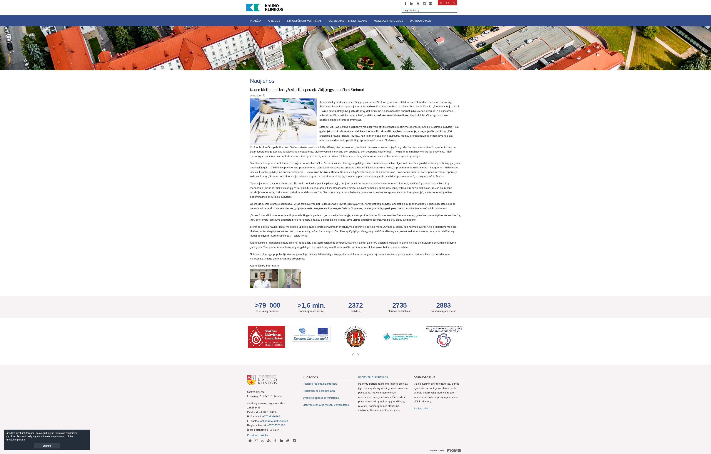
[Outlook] (430, 3)
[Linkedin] (411, 3)
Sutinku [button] (47, 446)
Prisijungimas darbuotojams (319, 390)
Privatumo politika (257, 435)
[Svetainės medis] (269, 440)
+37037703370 (276, 425)
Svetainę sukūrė (437, 450)
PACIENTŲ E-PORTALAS (373, 377)
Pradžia (255, 20)
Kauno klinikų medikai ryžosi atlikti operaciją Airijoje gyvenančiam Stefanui (306, 90)
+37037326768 (271, 416)
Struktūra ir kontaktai (304, 20)
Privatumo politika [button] (15, 439)
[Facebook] (405, 3)
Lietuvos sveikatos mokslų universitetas (326, 404)
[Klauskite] (256, 440)
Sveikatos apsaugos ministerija (321, 397)
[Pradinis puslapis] (250, 440)
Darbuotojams (420, 20)
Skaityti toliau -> (423, 408)
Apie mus (274, 20)
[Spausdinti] (264, 95)
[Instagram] (424, 3)
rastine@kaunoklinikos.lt (273, 420)
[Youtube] (418, 3)
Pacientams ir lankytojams (347, 20)
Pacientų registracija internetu (320, 383)
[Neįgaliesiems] (262, 440)
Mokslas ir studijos (388, 20)
